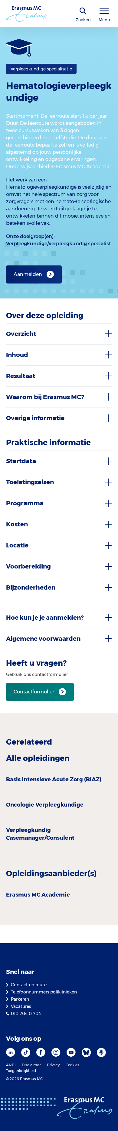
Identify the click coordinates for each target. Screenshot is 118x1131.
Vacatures (21, 1006)
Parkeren (20, 999)
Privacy (53, 1065)
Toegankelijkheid (21, 1070)
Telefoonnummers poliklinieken (44, 992)
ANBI (11, 1065)
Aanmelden (28, 274)
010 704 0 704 (26, 1013)
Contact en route (29, 984)
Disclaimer (31, 1065)
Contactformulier (34, 692)
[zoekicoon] (83, 11)
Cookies (72, 1065)
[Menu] (104, 11)
